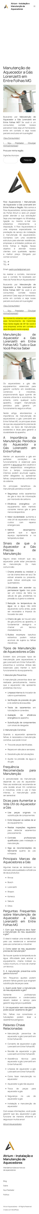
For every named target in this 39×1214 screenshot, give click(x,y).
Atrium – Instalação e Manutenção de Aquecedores (20, 6)
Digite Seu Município (11, 155)
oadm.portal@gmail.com (19, 269)
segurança (17, 464)
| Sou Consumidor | (11, 138)
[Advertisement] (19, 39)
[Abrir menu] (34, 6)
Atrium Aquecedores (12, 1124)
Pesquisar (28, 160)
